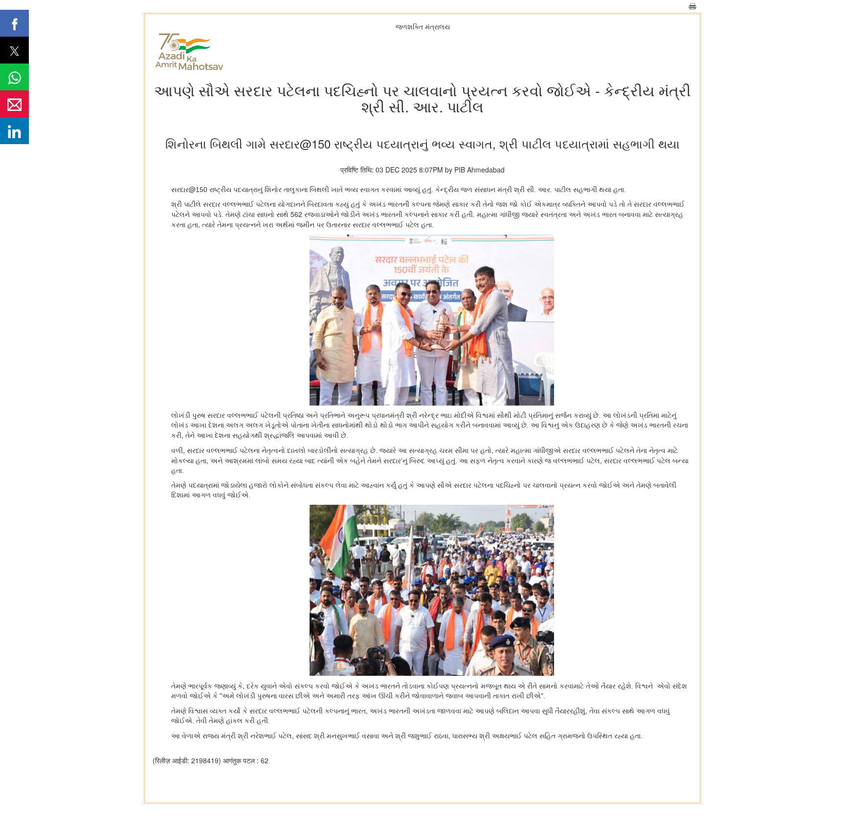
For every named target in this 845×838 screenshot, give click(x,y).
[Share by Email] (14, 103)
